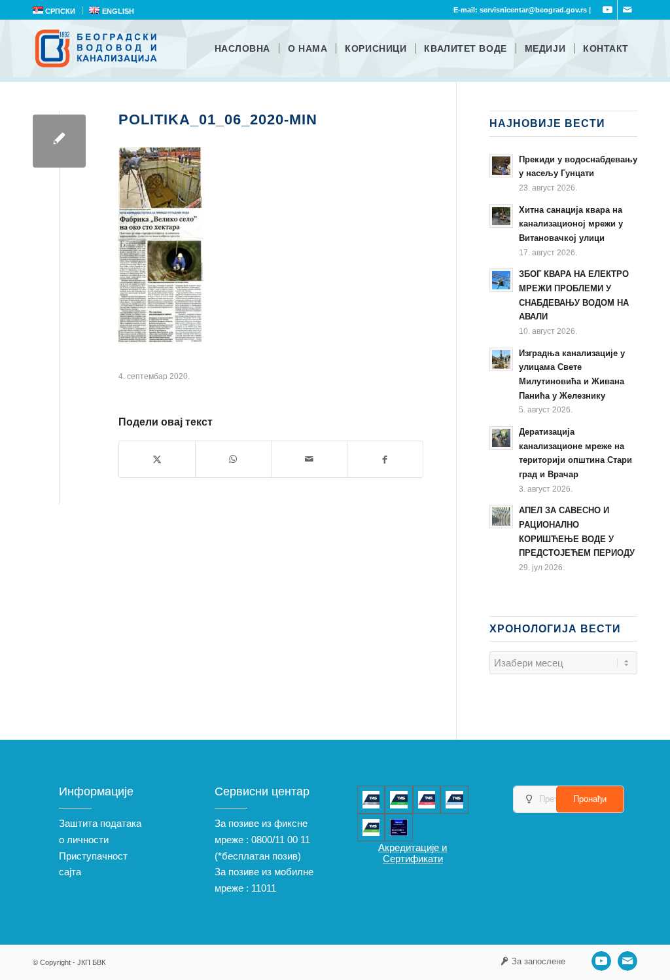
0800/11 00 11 (280, 839)
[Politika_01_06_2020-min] (59, 141)
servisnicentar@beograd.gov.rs (533, 10)
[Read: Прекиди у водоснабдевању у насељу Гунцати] (501, 165)
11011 (263, 888)
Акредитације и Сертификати (412, 853)
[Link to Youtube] (607, 10)
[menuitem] (57, 10)
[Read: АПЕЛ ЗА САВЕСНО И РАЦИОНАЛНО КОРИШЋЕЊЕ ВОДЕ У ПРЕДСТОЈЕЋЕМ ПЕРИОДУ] (501, 516)
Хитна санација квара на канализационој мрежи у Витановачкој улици (571, 224)
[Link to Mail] (627, 10)
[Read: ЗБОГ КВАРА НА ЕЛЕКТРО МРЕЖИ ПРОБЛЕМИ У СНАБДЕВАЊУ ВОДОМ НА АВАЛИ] (501, 280)
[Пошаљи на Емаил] (309, 459)
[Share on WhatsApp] (233, 459)
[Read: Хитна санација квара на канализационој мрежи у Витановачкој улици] (501, 216)
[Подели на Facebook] (385, 459)
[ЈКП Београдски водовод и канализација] (98, 48)
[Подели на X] (157, 459)
